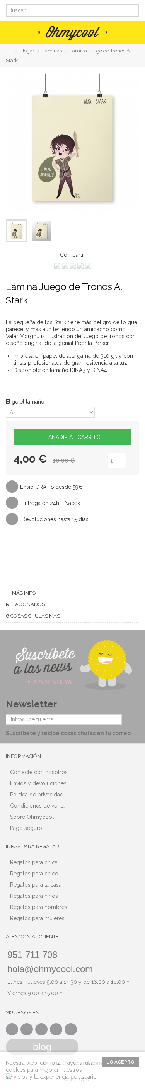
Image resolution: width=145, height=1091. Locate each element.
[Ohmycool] (72, 33)
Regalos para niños (34, 896)
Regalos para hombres (38, 907)
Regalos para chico (34, 873)
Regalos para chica (34, 862)
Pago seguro (26, 828)
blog (42, 1046)
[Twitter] (26, 1029)
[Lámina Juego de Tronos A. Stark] (16, 230)
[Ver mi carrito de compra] (129, 32)
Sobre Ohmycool (32, 817)
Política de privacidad (36, 794)
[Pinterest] (56, 1029)
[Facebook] (12, 1029)
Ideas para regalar (32, 846)
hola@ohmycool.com (50, 969)
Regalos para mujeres (37, 918)
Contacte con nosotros (39, 772)
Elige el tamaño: (26, 402)
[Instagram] (71, 1029)
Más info (24, 593)
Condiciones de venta (37, 806)
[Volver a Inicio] (8, 51)
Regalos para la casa (35, 885)
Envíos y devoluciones (38, 783)
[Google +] (41, 1029)
